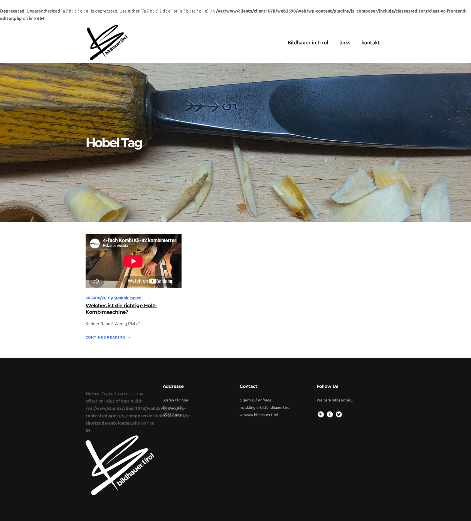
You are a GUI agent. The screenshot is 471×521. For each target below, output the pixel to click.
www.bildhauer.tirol (261, 415)
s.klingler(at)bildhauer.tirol (267, 407)
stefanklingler (127, 297)
